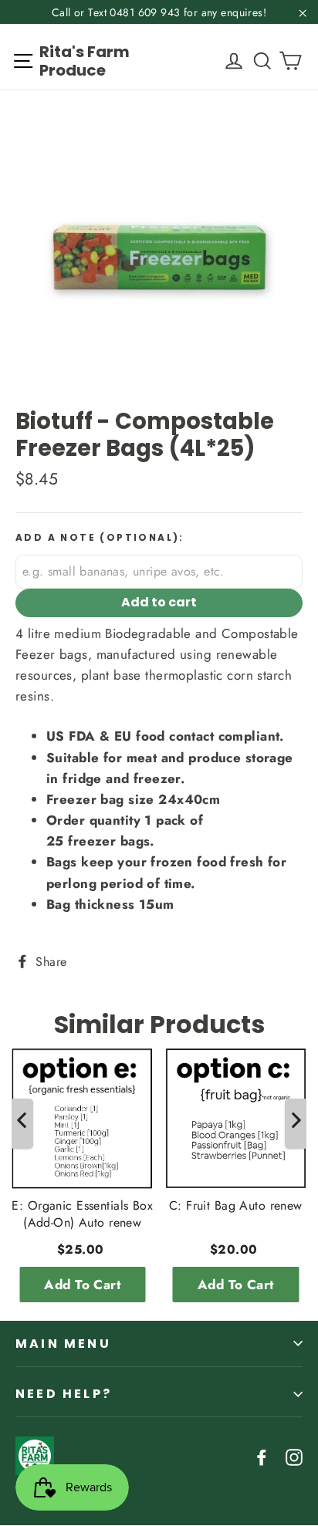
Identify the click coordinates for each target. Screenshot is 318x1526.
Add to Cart (82, 1283)
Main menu (63, 1343)
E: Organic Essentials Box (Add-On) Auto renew (82, 1214)
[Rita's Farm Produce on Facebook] (261, 1456)
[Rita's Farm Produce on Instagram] (294, 1456)
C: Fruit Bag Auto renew (236, 1205)
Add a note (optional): (99, 537)
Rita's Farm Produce (84, 60)
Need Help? (63, 1394)
